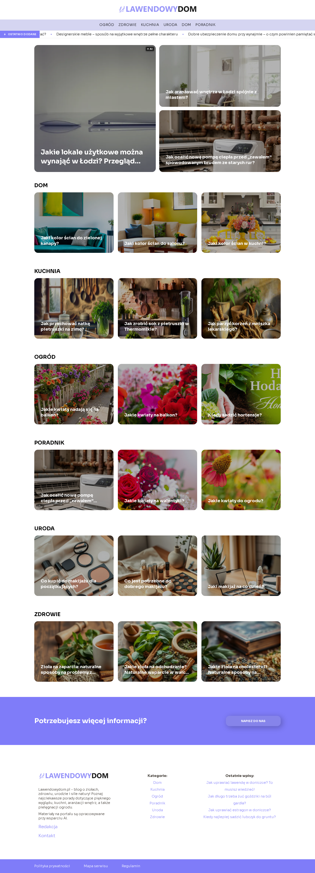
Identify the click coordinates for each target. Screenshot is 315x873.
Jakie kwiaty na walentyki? (154, 501)
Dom (41, 185)
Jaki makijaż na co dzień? (236, 586)
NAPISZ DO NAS (253, 721)
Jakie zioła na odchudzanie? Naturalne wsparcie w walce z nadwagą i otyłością (156, 669)
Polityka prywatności (52, 866)
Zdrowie (47, 614)
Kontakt (46, 835)
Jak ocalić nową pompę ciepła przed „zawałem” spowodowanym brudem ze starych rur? (219, 159)
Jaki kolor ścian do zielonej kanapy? (71, 240)
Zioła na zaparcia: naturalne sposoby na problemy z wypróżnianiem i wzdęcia (71, 669)
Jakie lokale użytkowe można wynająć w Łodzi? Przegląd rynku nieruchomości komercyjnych (92, 157)
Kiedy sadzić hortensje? (235, 415)
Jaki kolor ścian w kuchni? (237, 243)
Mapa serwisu (96, 866)
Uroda (44, 528)
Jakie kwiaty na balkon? (150, 415)
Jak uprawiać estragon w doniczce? (239, 810)
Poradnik (49, 443)
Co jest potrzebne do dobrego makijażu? (147, 583)
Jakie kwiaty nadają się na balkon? (70, 412)
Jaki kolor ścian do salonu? (154, 243)
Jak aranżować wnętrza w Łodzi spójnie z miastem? (211, 94)
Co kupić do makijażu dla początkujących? (68, 583)
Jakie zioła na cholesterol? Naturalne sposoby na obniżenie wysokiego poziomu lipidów (238, 669)
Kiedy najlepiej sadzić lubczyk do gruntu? (239, 817)
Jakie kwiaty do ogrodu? (235, 501)
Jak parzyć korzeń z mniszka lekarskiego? (239, 326)
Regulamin (131, 866)
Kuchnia (47, 271)
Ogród (45, 357)
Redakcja (48, 826)
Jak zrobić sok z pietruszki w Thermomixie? (156, 326)
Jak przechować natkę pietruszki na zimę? (65, 326)
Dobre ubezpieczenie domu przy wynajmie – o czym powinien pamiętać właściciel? (180, 34)
